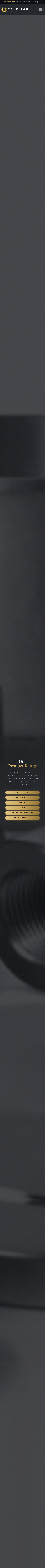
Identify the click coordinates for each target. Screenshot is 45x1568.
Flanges (22, 807)
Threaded (22, 802)
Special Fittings (22, 818)
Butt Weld (22, 792)
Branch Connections (22, 813)
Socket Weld (22, 797)
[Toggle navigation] (40, 9)
